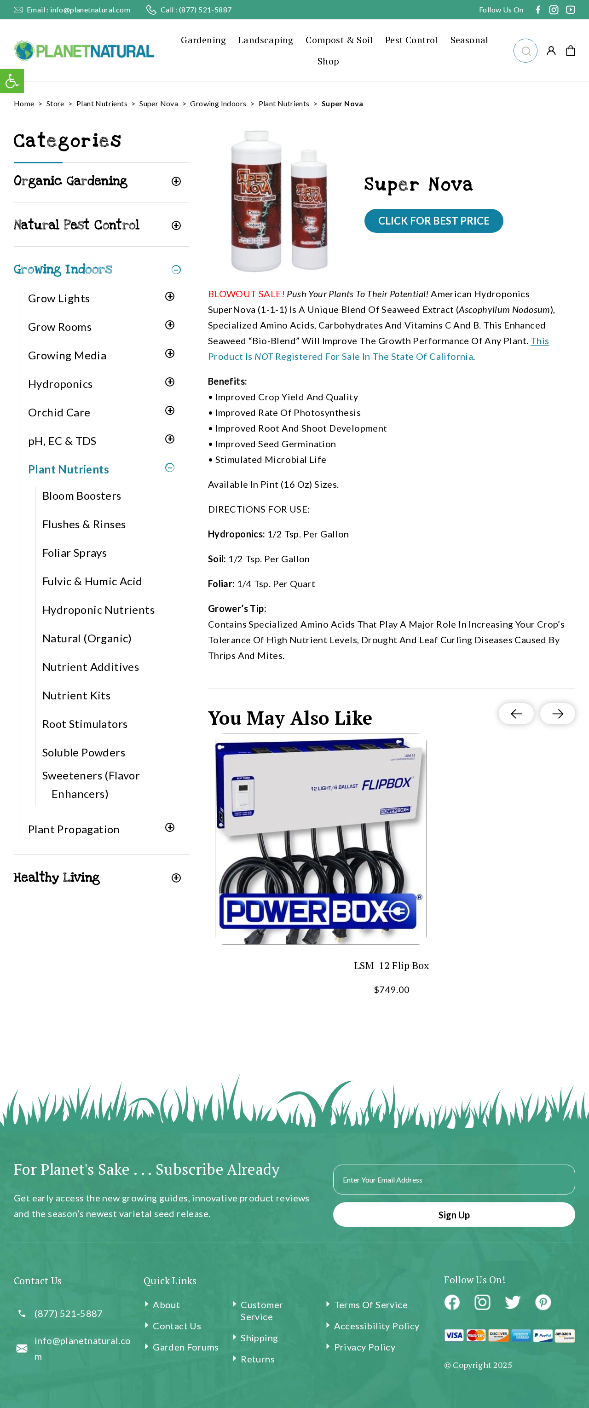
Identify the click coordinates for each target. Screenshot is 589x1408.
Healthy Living (57, 878)
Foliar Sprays (74, 552)
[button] (525, 49)
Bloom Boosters (81, 495)
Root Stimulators (84, 723)
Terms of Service (371, 1304)
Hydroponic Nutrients (98, 609)
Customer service (262, 1310)
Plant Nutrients (101, 103)
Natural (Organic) (87, 638)
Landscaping (265, 40)
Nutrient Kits (76, 695)
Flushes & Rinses (84, 524)
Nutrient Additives (90, 666)
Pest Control (411, 40)
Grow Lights (59, 298)
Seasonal (469, 40)
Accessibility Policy (377, 1325)
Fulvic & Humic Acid (92, 581)
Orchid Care (59, 412)
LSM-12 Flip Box (391, 965)
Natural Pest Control (76, 225)
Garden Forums (186, 1346)
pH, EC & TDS (62, 440)
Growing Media (67, 355)
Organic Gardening (71, 181)
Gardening (203, 40)
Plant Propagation (74, 829)
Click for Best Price (434, 220)
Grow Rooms (60, 326)
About (166, 1304)
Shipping (259, 1337)
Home (24, 103)
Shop (328, 61)
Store (55, 103)
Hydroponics (60, 383)
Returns (258, 1358)
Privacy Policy (365, 1346)
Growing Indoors (218, 103)
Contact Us (177, 1325)
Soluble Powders (83, 752)
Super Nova (158, 103)
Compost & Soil (339, 40)
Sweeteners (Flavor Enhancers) (91, 784)
